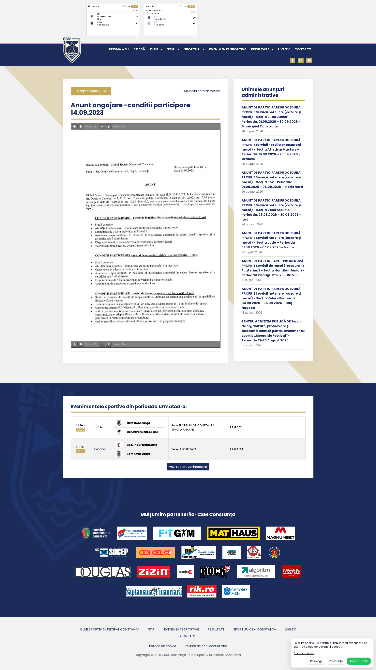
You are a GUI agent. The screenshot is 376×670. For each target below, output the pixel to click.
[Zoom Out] (102, 126)
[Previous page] (75, 126)
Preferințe (336, 661)
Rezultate (260, 49)
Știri (171, 49)
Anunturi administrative (202, 91)
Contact (302, 49)
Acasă (139, 49)
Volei (100, 427)
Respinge (316, 661)
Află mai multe (304, 653)
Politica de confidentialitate (206, 646)
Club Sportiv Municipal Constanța (109, 629)
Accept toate (359, 661)
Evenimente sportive (227, 49)
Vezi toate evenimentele (188, 467)
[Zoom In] (109, 126)
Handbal (93, 6)
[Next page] (81, 126)
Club (154, 49)
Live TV (284, 49)
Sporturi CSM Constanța (254, 629)
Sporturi (192, 49)
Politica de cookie (162, 646)
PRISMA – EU (119, 49)
